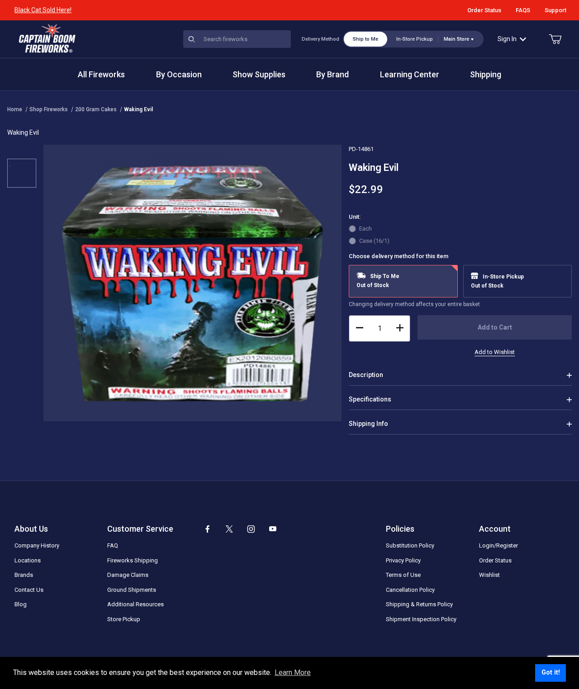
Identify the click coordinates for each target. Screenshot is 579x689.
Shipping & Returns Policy (419, 604)
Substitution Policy (410, 545)
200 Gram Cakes (96, 109)
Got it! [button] (550, 672)
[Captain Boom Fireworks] (47, 38)
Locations (27, 560)
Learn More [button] (293, 672)
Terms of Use (403, 574)
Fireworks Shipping (132, 560)
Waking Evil (138, 109)
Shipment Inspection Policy (421, 619)
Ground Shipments (131, 589)
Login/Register (498, 545)
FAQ (112, 545)
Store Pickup (123, 619)
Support (555, 10)
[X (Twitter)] (229, 529)
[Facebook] (207, 529)
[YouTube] (273, 529)
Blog (20, 604)
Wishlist (489, 574)
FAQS (523, 10)
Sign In (507, 38)
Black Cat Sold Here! (42, 10)
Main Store (456, 39)
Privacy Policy (403, 560)
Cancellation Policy (410, 589)
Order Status (484, 10)
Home (14, 109)
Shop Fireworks (48, 109)
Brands (23, 574)
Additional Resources (135, 604)
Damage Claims (127, 574)
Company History (36, 545)
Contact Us (28, 589)
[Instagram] (251, 529)
